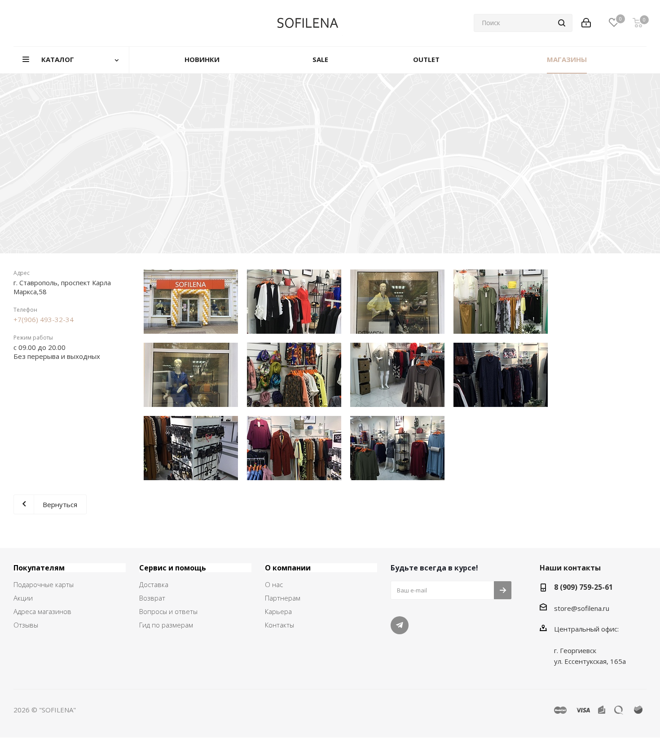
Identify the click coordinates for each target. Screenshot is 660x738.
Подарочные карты (43, 584)
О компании (288, 567)
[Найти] (561, 23)
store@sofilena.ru (581, 608)
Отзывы (25, 624)
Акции (23, 597)
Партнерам (282, 597)
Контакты (279, 624)
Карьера (278, 611)
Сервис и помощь (172, 567)
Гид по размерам (166, 624)
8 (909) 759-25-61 (583, 587)
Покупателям (39, 567)
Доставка (153, 584)
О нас (274, 584)
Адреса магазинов (42, 611)
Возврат (152, 597)
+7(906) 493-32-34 (43, 319)
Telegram (400, 625)
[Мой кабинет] (586, 23)
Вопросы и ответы (168, 611)
